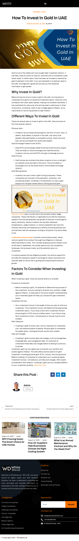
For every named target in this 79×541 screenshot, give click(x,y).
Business (36, 12)
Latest (43, 12)
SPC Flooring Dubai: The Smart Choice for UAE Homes (13, 442)
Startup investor (18, 214)
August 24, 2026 (8, 436)
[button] (45, 3)
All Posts (28, 389)
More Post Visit (40, 365)
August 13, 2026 (34, 440)
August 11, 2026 (60, 437)
